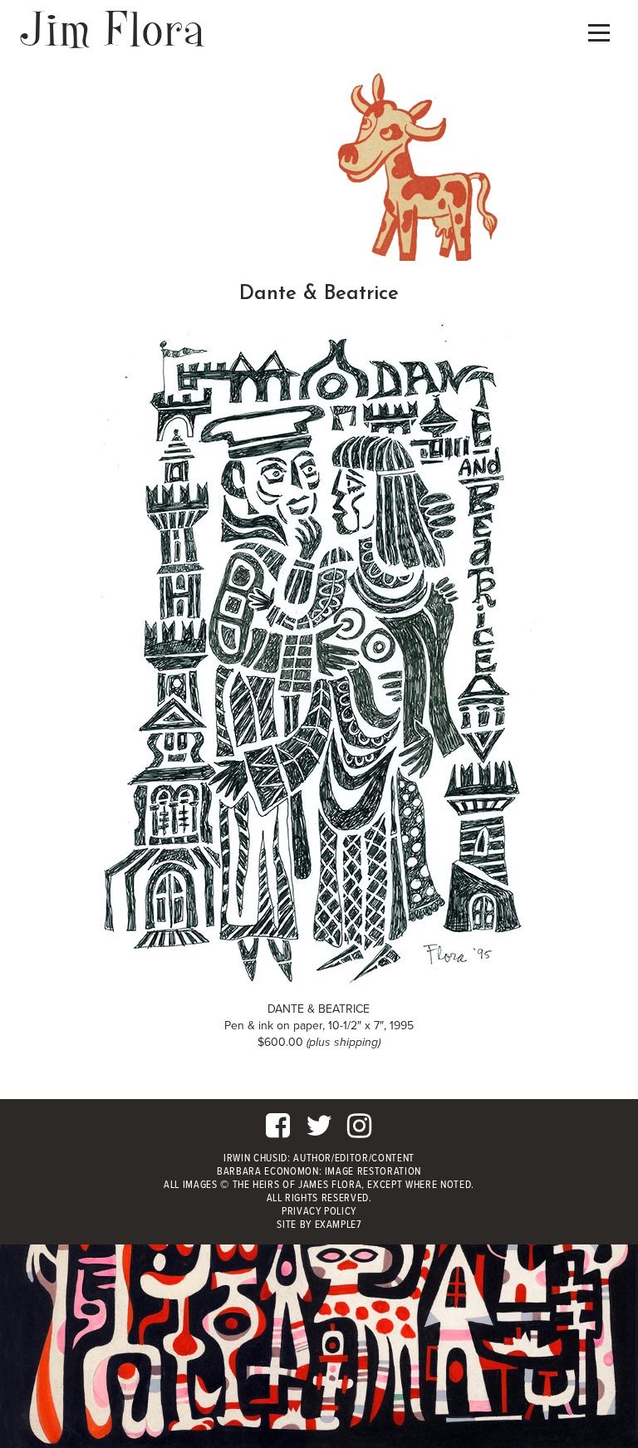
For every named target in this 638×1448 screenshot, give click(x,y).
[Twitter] (319, 1133)
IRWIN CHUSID (255, 1158)
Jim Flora (113, 29)
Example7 (338, 1225)
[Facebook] (278, 1133)
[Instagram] (359, 1133)
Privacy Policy (319, 1212)
